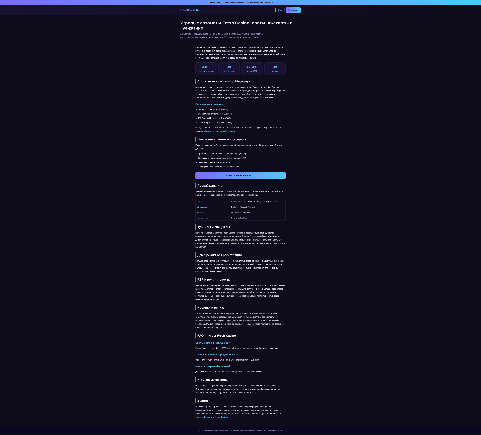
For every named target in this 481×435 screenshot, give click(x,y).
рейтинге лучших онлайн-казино (218, 131)
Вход (280, 10)
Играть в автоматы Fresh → (240, 175)
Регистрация (293, 10)
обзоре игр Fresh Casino (215, 417)
